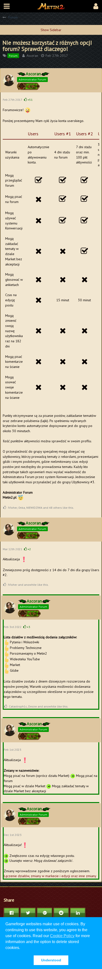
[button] (6, 6)
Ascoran (32, 55)
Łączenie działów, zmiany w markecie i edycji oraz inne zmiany (50, 876)
